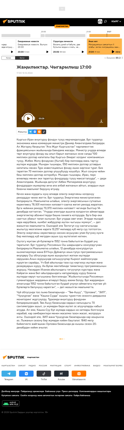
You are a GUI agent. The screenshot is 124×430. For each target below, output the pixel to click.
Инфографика (82, 365)
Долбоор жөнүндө (11, 391)
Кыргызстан (8, 365)
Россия (43, 365)
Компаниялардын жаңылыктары (95, 391)
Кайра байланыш (82, 395)
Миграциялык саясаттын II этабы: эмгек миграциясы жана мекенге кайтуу (104, 47)
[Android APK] (10, 403)
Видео (96, 365)
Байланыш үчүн (52, 391)
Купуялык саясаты (10, 395)
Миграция (55, 365)
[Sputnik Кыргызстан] (15, 24)
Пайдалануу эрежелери (32, 391)
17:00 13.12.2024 (25, 73)
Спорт (67, 365)
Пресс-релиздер (70, 391)
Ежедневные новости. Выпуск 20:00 (32, 45)
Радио (32, 365)
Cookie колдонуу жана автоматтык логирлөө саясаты (46, 395)
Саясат (22, 365)
